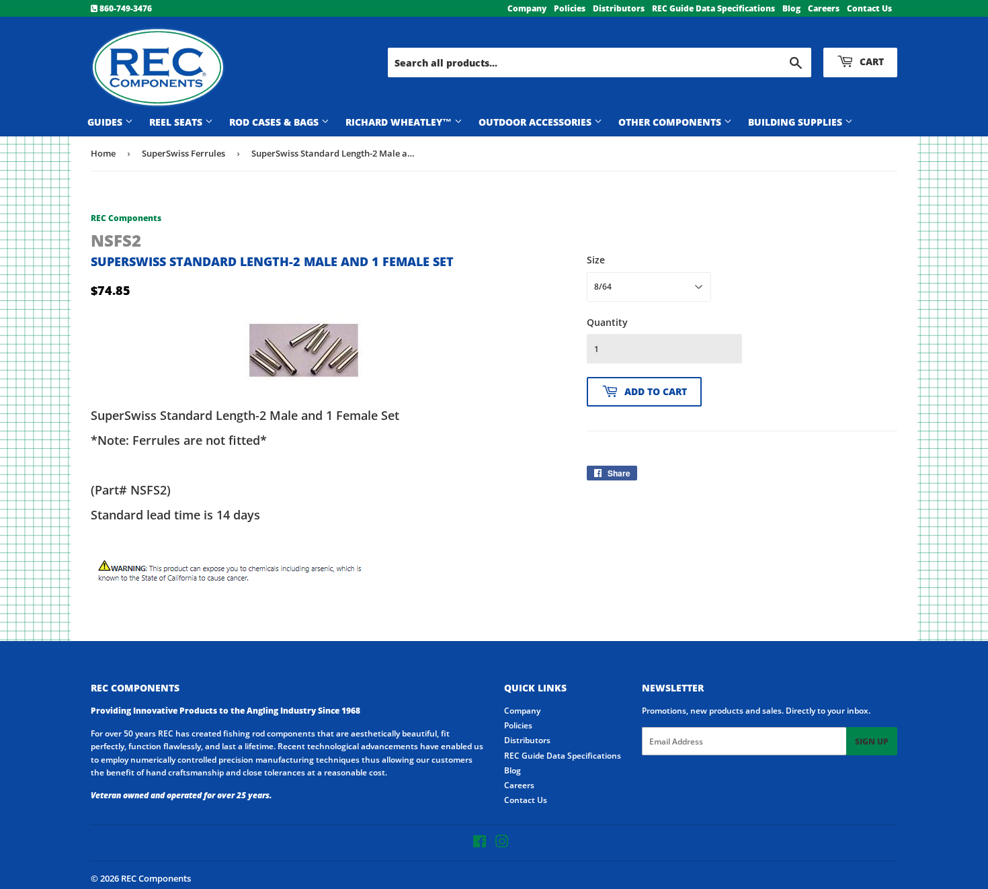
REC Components (156, 878)
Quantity (607, 322)
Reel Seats (177, 122)
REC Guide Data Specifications (713, 8)
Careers (823, 8)
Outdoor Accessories (536, 122)
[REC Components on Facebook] (479, 843)
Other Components (671, 122)
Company (526, 8)
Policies (569, 8)
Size (596, 259)
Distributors (619, 8)
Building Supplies (796, 122)
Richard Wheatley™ (399, 122)
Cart (870, 61)
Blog (791, 8)
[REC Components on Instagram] (502, 843)
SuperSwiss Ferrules (183, 153)
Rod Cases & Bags (275, 122)
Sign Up (872, 741)
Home (103, 153)
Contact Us (869, 8)
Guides (106, 122)
